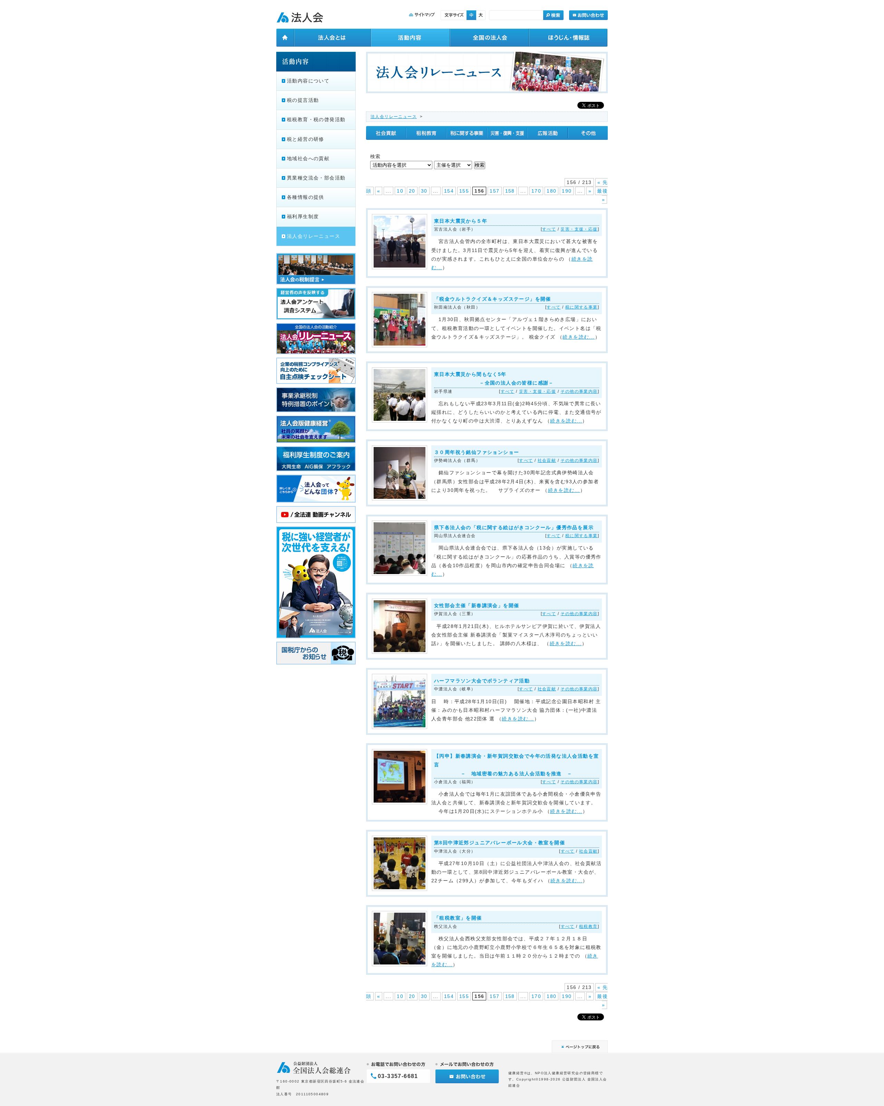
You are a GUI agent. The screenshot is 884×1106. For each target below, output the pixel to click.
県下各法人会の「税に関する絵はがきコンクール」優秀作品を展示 (514, 527)
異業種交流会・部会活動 (316, 178)
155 (464, 191)
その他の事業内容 (578, 391)
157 (494, 191)
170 (536, 191)
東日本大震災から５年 (460, 221)
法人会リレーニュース (394, 116)
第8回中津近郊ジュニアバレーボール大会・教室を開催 (499, 842)
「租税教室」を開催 (458, 918)
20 (412, 191)
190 (566, 191)
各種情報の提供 (305, 197)
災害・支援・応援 (578, 229)
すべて (549, 229)
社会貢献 (547, 460)
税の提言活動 (303, 100)
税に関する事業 (581, 307)
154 (449, 191)
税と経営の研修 (305, 139)
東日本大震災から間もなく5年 (494, 378)
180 (551, 191)
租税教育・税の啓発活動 (316, 119)
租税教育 (588, 926)
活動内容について (308, 81)
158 (510, 191)
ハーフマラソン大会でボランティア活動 (482, 680)
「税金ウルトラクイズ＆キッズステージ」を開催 (492, 299)
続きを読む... (579, 337)
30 (424, 191)
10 (400, 191)
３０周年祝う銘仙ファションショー (476, 452)
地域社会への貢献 (308, 158)
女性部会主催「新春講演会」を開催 (476, 605)
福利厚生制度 (303, 216)
